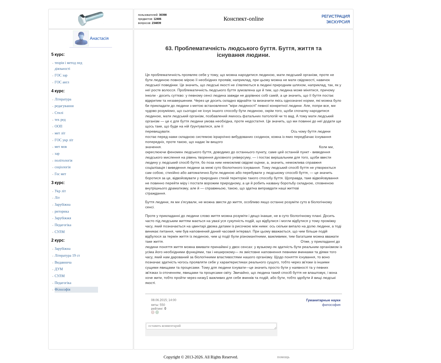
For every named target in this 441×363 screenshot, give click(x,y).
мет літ (60, 133)
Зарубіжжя (63, 218)
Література (63, 99)
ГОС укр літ (64, 140)
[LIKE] (157, 312)
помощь (283, 357)
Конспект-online (244, 19)
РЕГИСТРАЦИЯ (336, 16)
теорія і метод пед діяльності (68, 66)
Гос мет (60, 174)
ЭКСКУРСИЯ (338, 22)
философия (331, 305)
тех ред (60, 120)
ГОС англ (62, 82)
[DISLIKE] (152, 312)
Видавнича (63, 262)
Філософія (62, 289)
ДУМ (59, 269)
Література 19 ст (67, 255)
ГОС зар (61, 75)
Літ (57, 198)
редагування (64, 106)
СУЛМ (60, 232)
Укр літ (60, 191)
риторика (62, 211)
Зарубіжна (62, 204)
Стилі (59, 113)
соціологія (62, 167)
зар (57, 153)
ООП (58, 126)
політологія (63, 160)
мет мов (61, 147)
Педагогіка (63, 225)
